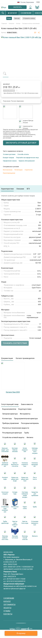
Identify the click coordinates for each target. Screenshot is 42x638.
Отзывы (7, 611)
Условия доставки (9, 154)
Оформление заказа (10, 161)
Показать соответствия (15, 343)
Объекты (7, 608)
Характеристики (7, 189)
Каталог (13, 13)
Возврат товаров (8, 157)
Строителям (29, 170)
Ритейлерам (18, 170)
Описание (20, 189)
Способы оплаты (23, 154)
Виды (9, 18)
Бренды (17, 18)
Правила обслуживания (27, 161)
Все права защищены (11, 557)
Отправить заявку (29, 18)
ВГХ (28, 189)
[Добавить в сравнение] (35, 33)
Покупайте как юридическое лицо (27, 157)
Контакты (8, 614)
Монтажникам (7, 170)
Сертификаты (9, 604)
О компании (26, 13)
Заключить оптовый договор (17, 7)
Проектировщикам (9, 173)
